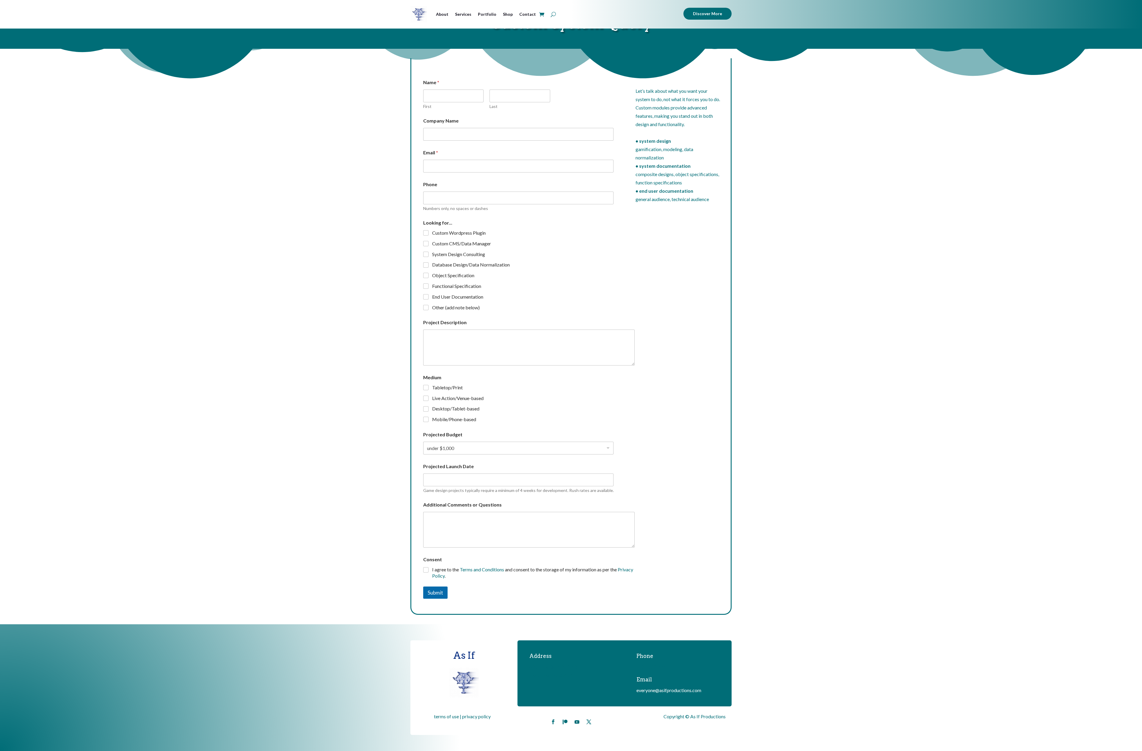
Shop (508, 14)
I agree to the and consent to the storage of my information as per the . (532, 572)
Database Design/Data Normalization (471, 264)
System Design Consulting (458, 254)
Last (494, 106)
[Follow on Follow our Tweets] (589, 722)
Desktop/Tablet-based (455, 408)
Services (463, 14)
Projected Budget (442, 434)
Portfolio (487, 14)
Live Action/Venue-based (458, 398)
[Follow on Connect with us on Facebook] (553, 722)
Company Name (441, 120)
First (427, 106)
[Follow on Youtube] (577, 722)
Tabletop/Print (447, 387)
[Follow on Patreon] (565, 722)
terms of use (446, 716)
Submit (435, 592)
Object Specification (453, 275)
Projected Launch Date (448, 466)
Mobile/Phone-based (454, 419)
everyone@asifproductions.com (668, 690)
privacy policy (476, 716)
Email (430, 152)
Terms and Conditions (482, 569)
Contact (527, 14)
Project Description (445, 322)
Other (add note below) (456, 307)
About (442, 14)
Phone (430, 184)
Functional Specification (456, 286)
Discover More (707, 13)
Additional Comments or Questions (462, 504)
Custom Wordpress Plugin (459, 233)
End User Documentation (457, 297)
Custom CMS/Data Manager (461, 243)
